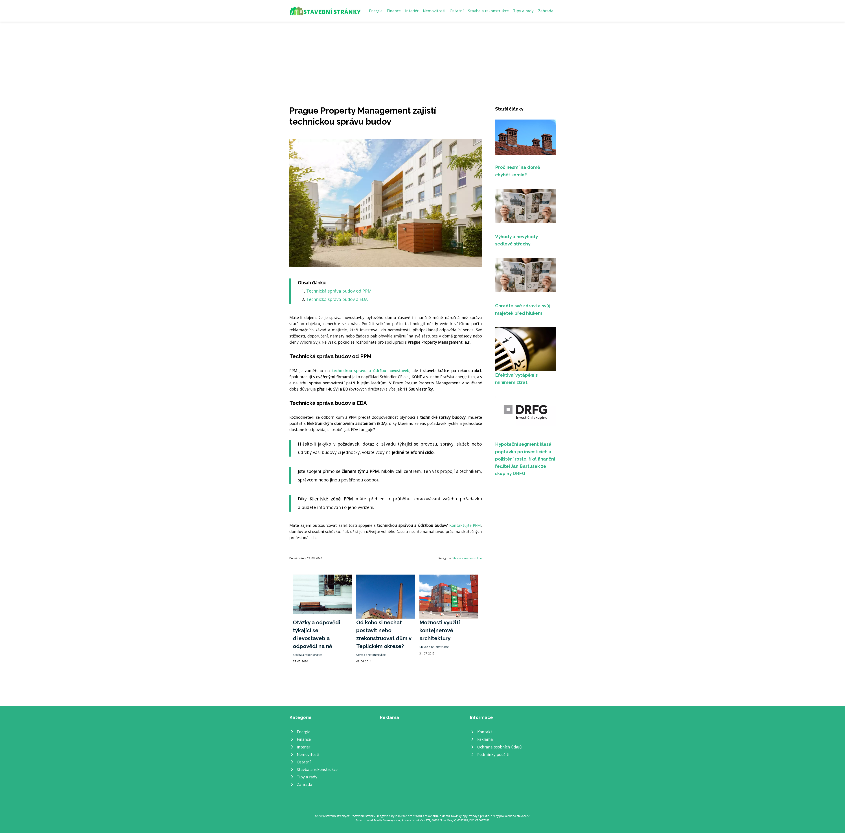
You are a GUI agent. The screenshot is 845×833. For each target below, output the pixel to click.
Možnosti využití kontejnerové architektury (439, 630)
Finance (394, 10)
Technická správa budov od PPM (338, 291)
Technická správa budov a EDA (337, 299)
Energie (375, 10)
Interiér (412, 10)
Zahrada (545, 10)
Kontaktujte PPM (465, 525)
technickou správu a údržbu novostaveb (370, 370)
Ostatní (457, 10)
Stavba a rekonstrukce (488, 10)
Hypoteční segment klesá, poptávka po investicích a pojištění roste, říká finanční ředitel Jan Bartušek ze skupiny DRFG (525, 458)
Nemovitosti (434, 10)
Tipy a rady (523, 10)
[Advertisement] (422, 54)
